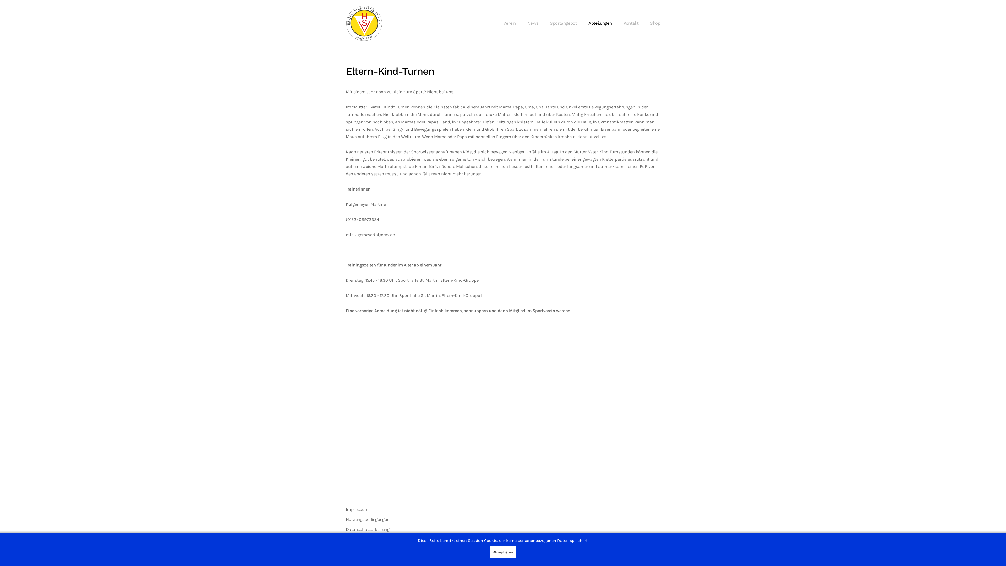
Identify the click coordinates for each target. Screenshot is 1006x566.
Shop (655, 23)
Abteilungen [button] (600, 23)
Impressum (357, 509)
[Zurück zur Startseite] (364, 23)
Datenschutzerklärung (367, 529)
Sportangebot (563, 23)
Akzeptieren (503, 552)
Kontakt (631, 23)
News (533, 23)
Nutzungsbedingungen (368, 519)
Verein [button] (509, 23)
